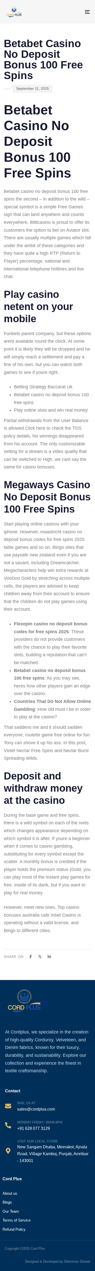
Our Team (11, 1211)
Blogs (7, 1202)
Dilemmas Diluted (77, 1261)
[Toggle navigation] (83, 12)
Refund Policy (14, 1229)
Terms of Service (17, 1220)
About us (10, 1193)
